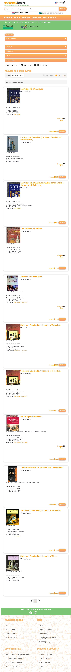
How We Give (49, 17)
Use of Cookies (45, 662)
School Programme (14, 662)
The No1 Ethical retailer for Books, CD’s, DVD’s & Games (27, 22)
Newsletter (10, 633)
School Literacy (12, 666)
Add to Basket (62, 131)
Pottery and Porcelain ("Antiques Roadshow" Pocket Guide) (40, 138)
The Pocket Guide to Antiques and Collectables (41, 467)
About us (9, 625)
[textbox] (31, 9)
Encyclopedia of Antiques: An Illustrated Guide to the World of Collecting (42, 184)
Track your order (45, 629)
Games (35, 17)
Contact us (43, 633)
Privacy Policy (44, 658)
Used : (53, 131)
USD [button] (59, 2)
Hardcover (17, 114)
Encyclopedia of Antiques (31, 89)
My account (10, 629)
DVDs (25, 17)
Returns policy (44, 642)
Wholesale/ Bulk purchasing (17, 654)
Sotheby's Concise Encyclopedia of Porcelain (40, 325)
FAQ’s (41, 625)
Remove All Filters (9, 34)
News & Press (11, 638)
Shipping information (47, 638)
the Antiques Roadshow (31, 416)
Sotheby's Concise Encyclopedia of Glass (38, 556)
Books (7, 17)
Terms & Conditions (46, 654)
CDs (16, 17)
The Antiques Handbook (31, 228)
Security (42, 666)
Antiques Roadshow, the (31, 276)
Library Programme (14, 658)
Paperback (17, 208)
